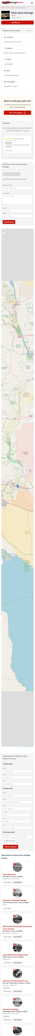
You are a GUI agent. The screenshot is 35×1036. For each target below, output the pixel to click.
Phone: (5, 799)
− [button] (3, 233)
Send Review (9, 222)
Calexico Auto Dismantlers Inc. (15, 981)
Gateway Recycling (10, 1009)
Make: (4, 768)
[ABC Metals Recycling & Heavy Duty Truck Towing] (17, 919)
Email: (4, 805)
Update (29, 30)
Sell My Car (16, 23)
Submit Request (11, 847)
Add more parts (10, 841)
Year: (4, 781)
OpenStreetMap (25, 746)
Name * (5, 208)
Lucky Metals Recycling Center (15, 955)
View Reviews (17, 882)
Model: (5, 774)
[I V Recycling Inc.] (17, 1031)
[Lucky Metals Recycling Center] (17, 948)
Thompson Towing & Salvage (14, 900)
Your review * (6, 193)
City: (4, 825)
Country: (5, 812)
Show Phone (7, 882)
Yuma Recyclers (9, 874)
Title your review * (8, 185)
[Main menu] (32, 3)
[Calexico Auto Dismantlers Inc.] (17, 974)
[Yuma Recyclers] (17, 867)
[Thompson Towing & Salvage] (17, 893)
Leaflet (18, 746)
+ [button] (3, 231)
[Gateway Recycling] (17, 1002)
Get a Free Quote (16, 113)
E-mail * (5, 213)
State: (4, 818)
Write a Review (17, 18)
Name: (4, 793)
